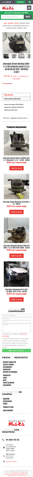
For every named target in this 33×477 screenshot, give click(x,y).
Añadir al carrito (16, 168)
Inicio (5, 23)
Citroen (16, 23)
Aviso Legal (6, 474)
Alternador (10, 23)
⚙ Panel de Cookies (21, 475)
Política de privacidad (13, 474)
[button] (29, 8)
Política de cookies (21, 474)
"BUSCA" (28, 17)
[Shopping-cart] (29, 2)
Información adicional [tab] (12, 99)
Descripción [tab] (8, 95)
